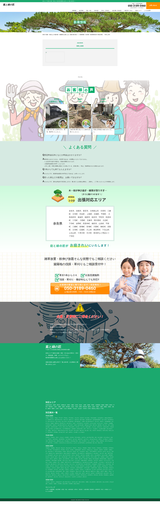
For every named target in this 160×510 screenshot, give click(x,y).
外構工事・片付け (128, 10)
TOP (47, 489)
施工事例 (81, 10)
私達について (138, 10)
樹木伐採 (96, 10)
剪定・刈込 (88, 10)
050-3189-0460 (137, 5)
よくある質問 (147, 10)
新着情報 (74, 10)
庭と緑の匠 (78, 499)
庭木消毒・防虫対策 (116, 10)
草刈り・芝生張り (105, 10)
